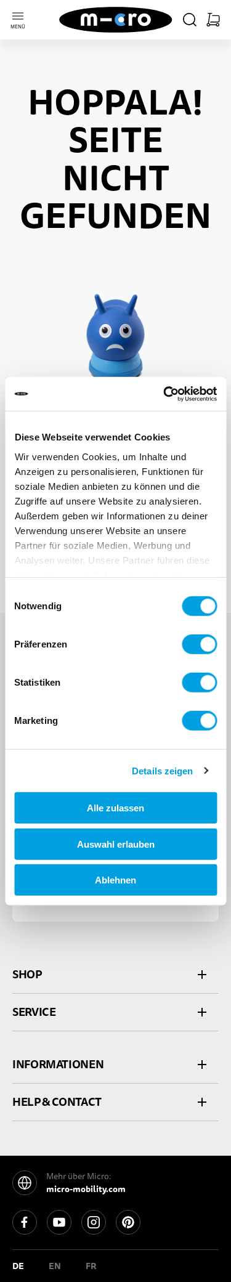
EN (55, 1266)
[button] (189, 20)
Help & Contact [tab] (57, 1101)
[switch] (199, 644)
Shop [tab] (27, 974)
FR (91, 1266)
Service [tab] (33, 1012)
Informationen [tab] (57, 1064)
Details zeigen (162, 770)
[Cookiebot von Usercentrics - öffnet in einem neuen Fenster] (164, 394)
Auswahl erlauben (116, 843)
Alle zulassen (115, 808)
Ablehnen (115, 880)
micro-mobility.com (86, 1189)
